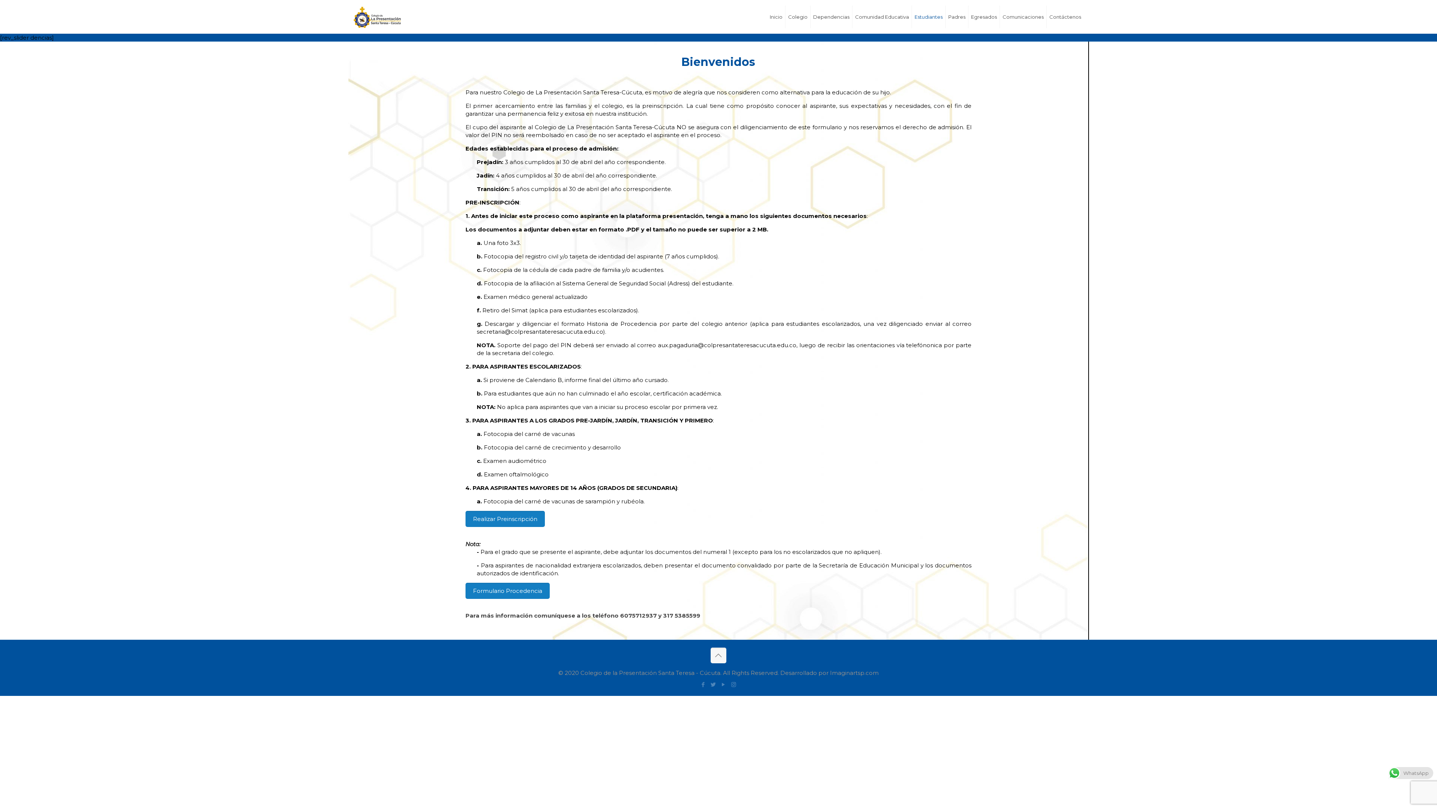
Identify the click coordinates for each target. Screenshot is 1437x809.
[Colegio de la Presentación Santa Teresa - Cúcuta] (390, 17)
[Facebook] (703, 684)
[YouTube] (723, 684)
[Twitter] (713, 684)
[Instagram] (734, 684)
